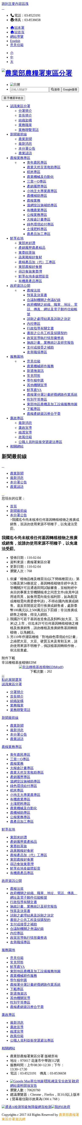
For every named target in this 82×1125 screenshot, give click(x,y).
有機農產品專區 (30, 281)
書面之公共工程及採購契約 (47, 333)
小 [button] (11, 53)
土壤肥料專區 (37, 229)
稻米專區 (33, 172)
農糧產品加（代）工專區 (37, 262)
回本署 (19, 28)
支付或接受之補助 (40, 347)
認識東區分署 (20, 106)
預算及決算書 (37, 295)
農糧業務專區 (20, 158)
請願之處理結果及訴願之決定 (49, 319)
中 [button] (11, 57)
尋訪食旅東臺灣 (30, 271)
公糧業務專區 (37, 215)
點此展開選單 (12, 679)
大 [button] (11, 61)
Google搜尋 (70, 89)
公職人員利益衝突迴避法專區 (40, 442)
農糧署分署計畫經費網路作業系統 (52, 394)
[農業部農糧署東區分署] (37, 73)
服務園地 (17, 356)
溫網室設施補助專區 (42, 205)
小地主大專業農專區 (42, 191)
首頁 (13, 506)
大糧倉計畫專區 (38, 219)
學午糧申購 (35, 380)
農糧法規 (33, 290)
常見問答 (33, 375)
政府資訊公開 (20, 285)
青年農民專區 (37, 162)
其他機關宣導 (37, 385)
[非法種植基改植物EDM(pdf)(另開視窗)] (41, 667)
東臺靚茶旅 (27, 252)
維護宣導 (25, 432)
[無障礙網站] (26, 1107)
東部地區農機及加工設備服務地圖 (52, 404)
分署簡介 (25, 111)
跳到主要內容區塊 (15, 4)
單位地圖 (37, 1081)
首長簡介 (25, 115)
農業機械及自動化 (40, 177)
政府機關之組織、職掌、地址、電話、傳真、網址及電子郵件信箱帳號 (52, 309)
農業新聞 (25, 139)
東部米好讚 (27, 243)
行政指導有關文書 (40, 328)
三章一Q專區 (36, 181)
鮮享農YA (34, 390)
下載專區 (33, 409)
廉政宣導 (25, 427)
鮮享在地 (17, 238)
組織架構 (25, 120)
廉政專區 (17, 418)
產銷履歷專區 (37, 186)
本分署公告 (27, 148)
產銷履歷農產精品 (32, 247)
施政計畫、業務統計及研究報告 (50, 342)
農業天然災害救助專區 (44, 167)
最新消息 (25, 143)
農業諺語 (25, 153)
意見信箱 (17, 45)
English (15, 41)
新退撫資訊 (35, 371)
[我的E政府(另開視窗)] (60, 1107)
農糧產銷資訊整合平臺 (44, 413)
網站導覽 (17, 36)
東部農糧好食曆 (30, 267)
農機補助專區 (37, 195)
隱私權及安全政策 (58, 1081)
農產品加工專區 (38, 234)
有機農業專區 (37, 210)
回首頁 (19, 32)
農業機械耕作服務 (40, 366)
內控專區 (33, 323)
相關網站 (17, 446)
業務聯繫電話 (29, 130)
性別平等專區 (37, 399)
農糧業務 (33, 200)
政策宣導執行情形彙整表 (45, 338)
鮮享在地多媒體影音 (34, 276)
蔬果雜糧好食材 (30, 257)
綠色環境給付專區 (40, 224)
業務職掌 (25, 125)
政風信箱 (25, 437)
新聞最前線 (18, 134)
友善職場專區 (37, 352)
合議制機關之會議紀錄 (44, 300)
